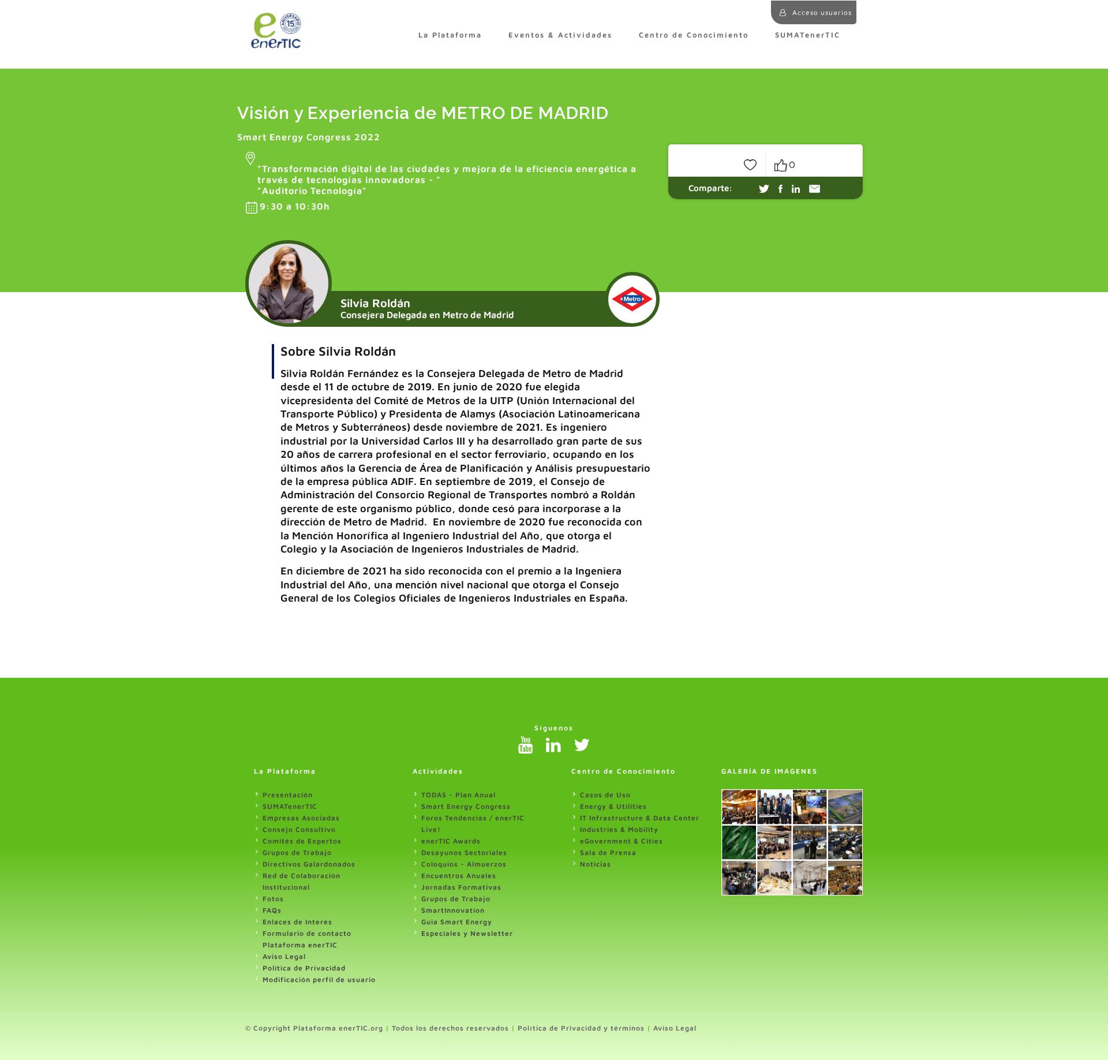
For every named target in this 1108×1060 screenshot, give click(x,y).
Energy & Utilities (613, 806)
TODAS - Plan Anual (458, 794)
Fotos (273, 898)
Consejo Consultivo (299, 829)
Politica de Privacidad (304, 968)
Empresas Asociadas (301, 817)
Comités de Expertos (302, 841)
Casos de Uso (605, 794)
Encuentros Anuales (458, 875)
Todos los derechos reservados (450, 1028)
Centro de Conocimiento (693, 35)
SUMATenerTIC (807, 35)
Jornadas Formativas (461, 887)
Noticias (595, 864)
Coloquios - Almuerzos (464, 864)
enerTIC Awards (451, 841)
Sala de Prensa (608, 852)
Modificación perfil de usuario (319, 979)
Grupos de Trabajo (297, 852)
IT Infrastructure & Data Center (639, 817)
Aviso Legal (284, 956)
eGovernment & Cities (621, 841)
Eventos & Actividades (560, 35)
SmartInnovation (453, 910)
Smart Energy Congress (466, 806)
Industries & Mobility (619, 829)
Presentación (288, 794)
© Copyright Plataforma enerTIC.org (314, 1028)
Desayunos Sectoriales (464, 852)
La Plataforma (450, 35)
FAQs (272, 910)
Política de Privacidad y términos (581, 1028)
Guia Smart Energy (456, 921)
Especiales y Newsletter (467, 933)
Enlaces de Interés (297, 921)
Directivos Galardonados (309, 864)
